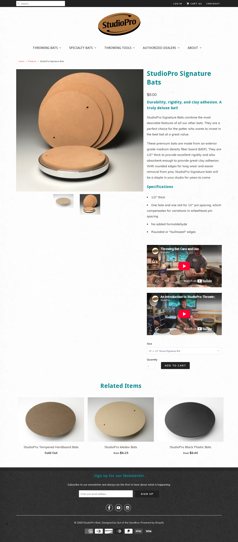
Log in (178, 3)
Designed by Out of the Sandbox (120, 522)
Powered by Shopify (152, 522)
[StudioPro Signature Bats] (79, 130)
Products (32, 61)
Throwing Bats (45, 48)
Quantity (152, 359)
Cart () (196, 3)
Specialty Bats (81, 48)
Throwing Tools (117, 48)
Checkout (213, 3)
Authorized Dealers (159, 48)
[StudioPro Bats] (119, 25)
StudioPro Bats (92, 522)
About (193, 48)
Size (149, 343)
